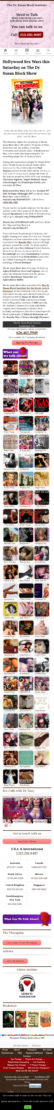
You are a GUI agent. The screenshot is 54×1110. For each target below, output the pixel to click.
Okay (27, 1107)
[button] (27, 809)
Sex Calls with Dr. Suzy (18, 791)
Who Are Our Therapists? (39, 1068)
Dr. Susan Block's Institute (28, 1092)
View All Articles (15, 961)
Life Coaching (39, 1062)
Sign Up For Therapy (27, 342)
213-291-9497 (31, 35)
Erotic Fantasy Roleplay (13, 1068)
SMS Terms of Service (20, 1045)
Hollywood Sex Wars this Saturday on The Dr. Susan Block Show (26, 67)
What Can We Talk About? (27, 1071)
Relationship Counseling (18, 1062)
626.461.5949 (27, 332)
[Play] (6, 825)
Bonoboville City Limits (16, 1076)
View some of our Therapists (22, 942)
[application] (27, 809)
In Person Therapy (38, 1065)
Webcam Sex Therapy (16, 1065)
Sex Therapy (16, 1059)
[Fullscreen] (10, 825)
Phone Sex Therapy (33, 1059)
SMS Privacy (36, 1045)
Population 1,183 (42, 1076)
